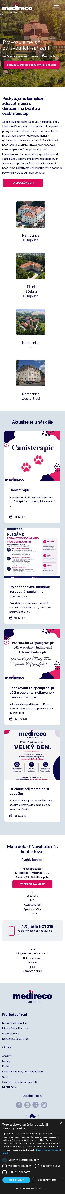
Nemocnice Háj (10, 1033)
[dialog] (32, 1156)
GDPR (5, 1076)
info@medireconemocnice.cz (32, 953)
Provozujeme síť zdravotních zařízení (31, 65)
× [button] (61, 1123)
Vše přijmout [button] (16, 1180)
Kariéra (6, 1061)
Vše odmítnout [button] (47, 1180)
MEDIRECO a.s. (10, 1087)
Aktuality (7, 1055)
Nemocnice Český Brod (15, 1038)
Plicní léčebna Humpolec (16, 1028)
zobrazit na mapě (32, 884)
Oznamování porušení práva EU (19, 1082)
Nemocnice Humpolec (14, 1023)
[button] (32, 1188)
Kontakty (7, 1066)
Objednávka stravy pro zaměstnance (22, 1071)
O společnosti (23, 182)
